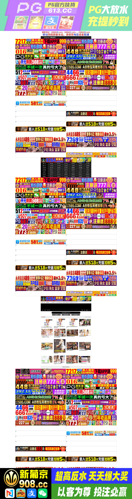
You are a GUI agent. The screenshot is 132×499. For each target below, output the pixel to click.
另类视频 (87, 165)
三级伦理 (51, 165)
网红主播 (58, 163)
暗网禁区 (73, 174)
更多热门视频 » (88, 317)
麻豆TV (58, 172)
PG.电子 (75, 314)
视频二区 (44, 165)
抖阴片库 (44, 174)
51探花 (66, 172)
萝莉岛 (87, 172)
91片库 (73, 172)
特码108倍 (66, 314)
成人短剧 (66, 176)
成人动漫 (87, 163)
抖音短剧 (51, 172)
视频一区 (44, 163)
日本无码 (66, 163)
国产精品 (51, 163)
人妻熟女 (73, 165)
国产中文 (51, 176)
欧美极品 (80, 163)
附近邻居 (51, 167)
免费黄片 (66, 174)
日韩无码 (87, 176)
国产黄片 (51, 174)
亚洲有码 (73, 163)
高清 (82, 310)
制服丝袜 (80, 165)
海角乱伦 (80, 174)
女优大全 (80, 172)
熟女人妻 (58, 174)
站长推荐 (44, 167)
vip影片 (56, 314)
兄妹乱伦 (58, 176)
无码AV (44, 172)
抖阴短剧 (80, 176)
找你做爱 (66, 167)
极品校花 (73, 176)
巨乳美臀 (66, 165)
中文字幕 (58, 165)
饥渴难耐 (58, 167)
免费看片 (44, 176)
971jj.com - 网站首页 (50, 37)
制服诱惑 (87, 174)
